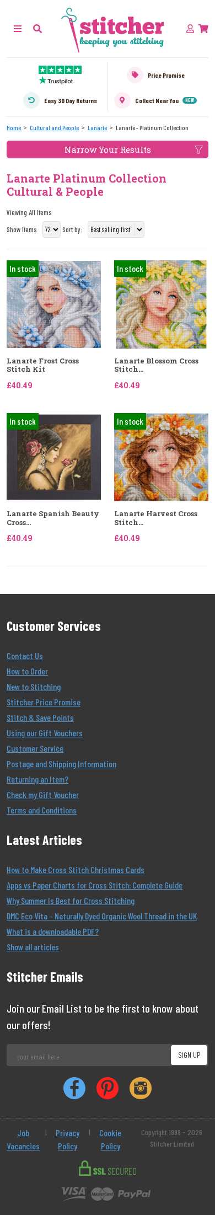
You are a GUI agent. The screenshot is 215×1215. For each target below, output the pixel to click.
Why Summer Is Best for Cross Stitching (71, 900)
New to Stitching (34, 686)
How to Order (27, 671)
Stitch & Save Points (40, 717)
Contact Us (25, 655)
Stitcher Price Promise (43, 702)
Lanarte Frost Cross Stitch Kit (43, 365)
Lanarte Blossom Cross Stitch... (156, 365)
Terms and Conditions (42, 810)
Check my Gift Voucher (43, 794)
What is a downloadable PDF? (53, 931)
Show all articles (33, 946)
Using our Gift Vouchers (45, 732)
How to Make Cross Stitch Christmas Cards (75, 869)
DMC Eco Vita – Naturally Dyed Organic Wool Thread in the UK (102, 916)
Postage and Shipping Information (61, 763)
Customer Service (35, 748)
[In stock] (54, 303)
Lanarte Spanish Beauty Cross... (53, 518)
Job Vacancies (23, 1139)
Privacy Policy (67, 1139)
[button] (37, 28)
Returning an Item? (37, 779)
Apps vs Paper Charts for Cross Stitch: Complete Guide (94, 885)
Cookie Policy (110, 1139)
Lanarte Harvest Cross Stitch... (155, 518)
